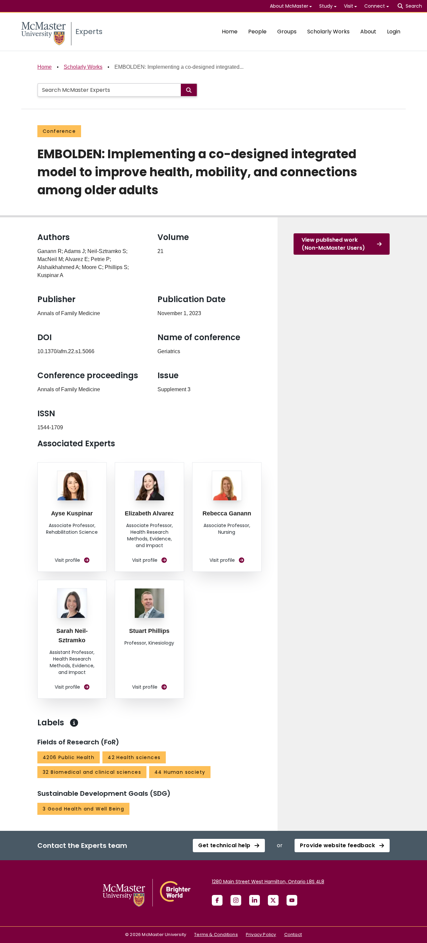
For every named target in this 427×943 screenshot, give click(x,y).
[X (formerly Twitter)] (273, 900)
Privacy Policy (261, 934)
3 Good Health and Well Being (83, 808)
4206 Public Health (68, 757)
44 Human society (179, 772)
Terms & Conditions (216, 934)
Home (230, 31)
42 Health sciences (134, 757)
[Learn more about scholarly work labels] (74, 723)
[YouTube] (292, 900)
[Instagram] (236, 900)
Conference (59, 131)
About (368, 31)
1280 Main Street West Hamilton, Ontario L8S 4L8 (268, 881)
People (257, 31)
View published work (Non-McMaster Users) (333, 244)
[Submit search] (189, 90)
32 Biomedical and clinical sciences (92, 772)
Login (393, 31)
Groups (287, 31)
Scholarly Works (328, 31)
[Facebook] (217, 900)
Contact (293, 934)
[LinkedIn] (254, 900)
